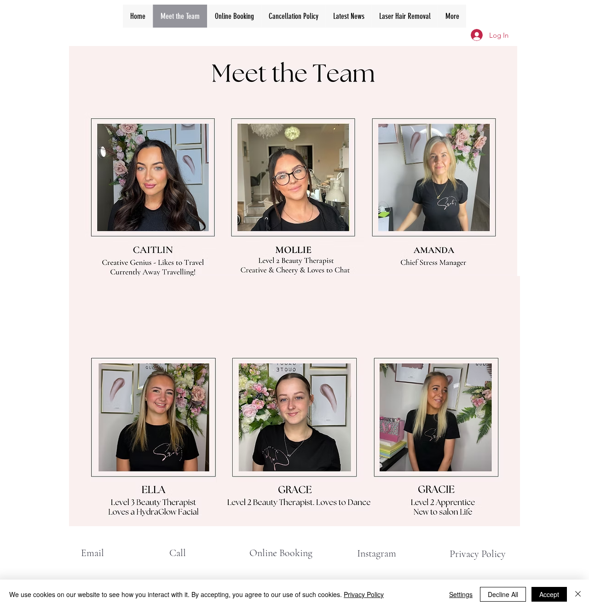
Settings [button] (461, 594)
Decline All (503, 594)
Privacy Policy (364, 594)
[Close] (577, 594)
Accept (549, 594)
